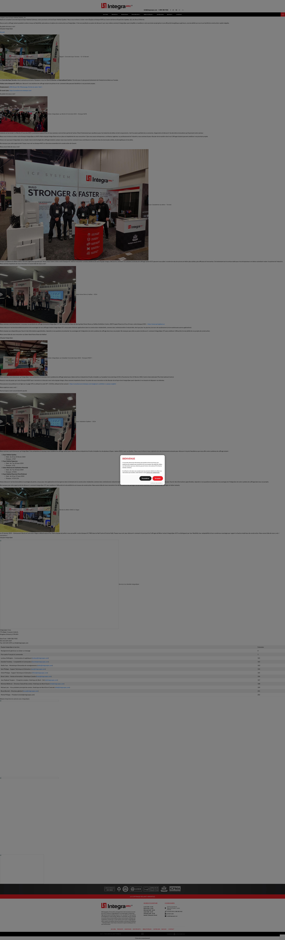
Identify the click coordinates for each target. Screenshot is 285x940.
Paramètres (145, 478)
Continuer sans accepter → (157, 483)
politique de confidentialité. (153, 472)
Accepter (158, 478)
